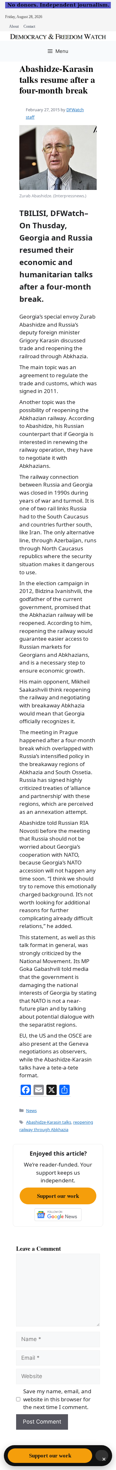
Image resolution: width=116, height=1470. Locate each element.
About (14, 26)
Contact (29, 26)
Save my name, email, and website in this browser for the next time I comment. (57, 1399)
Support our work (58, 1196)
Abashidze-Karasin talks (48, 1122)
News (31, 1110)
